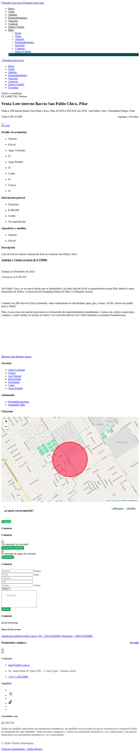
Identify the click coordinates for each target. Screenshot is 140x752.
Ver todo (134, 642)
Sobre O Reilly (16, 27)
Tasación (13, 20)
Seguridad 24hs (16, 404)
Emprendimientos (17, 17)
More (11, 30)
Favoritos (13, 87)
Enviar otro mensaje (13, 547)
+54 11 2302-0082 (18, 676)
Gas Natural (14, 376)
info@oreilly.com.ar (19, 665)
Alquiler (12, 14)
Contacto (13, 23)
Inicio (11, 8)
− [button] (6, 426)
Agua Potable (15, 388)
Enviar (6, 609)
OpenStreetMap (120, 500)
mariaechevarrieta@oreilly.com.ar (19, 636)
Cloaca (12, 372)
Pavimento (14, 382)
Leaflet (108, 500)
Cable (11, 385)
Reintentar (8, 557)
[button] (16, 356)
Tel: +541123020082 (49, 636)
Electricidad (14, 379)
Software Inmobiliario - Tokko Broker (21, 749)
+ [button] (6, 421)
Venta (11, 11)
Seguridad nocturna (18, 401)
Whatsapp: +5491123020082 (77, 636)
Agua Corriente (16, 369)
